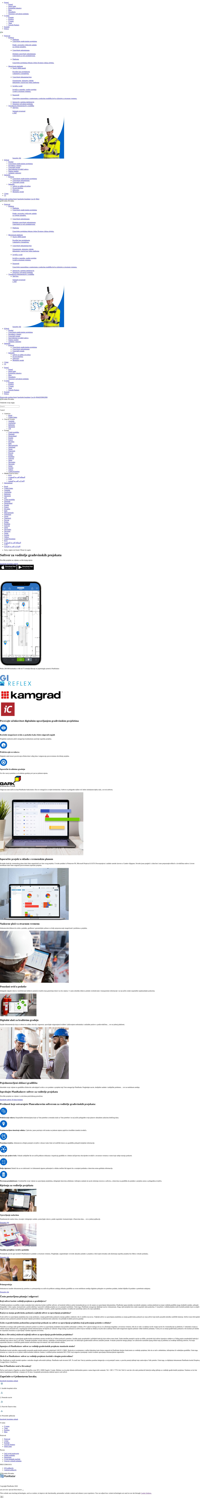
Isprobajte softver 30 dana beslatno (11, 1100)
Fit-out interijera (17, 188)
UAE (10, 479)
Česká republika (13, 432)
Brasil (10, 415)
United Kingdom (13, 471)
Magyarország (13, 445)
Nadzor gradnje (13, 171)
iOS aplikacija (8, 1468)
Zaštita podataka (9, 1455)
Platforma (15, 39)
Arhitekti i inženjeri (14, 173)
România (11, 456)
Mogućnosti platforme (15, 66)
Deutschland (12, 436)
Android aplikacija (10, 1470)
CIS (9, 428)
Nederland (11, 447)
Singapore (11, 427)
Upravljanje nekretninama (24, 53)
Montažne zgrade (18, 192)
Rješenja (11, 38)
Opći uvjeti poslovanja (11, 1453)
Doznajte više (4, 1222)
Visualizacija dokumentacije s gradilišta (21, 106)
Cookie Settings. (146, 1493)
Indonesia (11, 425)
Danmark (11, 434)
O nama (6, 16)
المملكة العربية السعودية (16, 477)
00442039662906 (42, 397)
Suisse (10, 466)
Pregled (10, 162)
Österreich (11, 451)
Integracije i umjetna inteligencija (23, 102)
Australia (11, 421)
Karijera (11, 19)
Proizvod (7, 36)
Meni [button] (37, 199)
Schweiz (11, 458)
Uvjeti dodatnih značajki (12, 1459)
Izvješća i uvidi (24, 88)
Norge (10, 449)
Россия (10, 453)
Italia (10, 443)
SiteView (18, 133)
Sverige (10, 468)
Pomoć (6, 2)
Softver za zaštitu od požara (21, 186)
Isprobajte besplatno (24, 199)
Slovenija (11, 464)
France (10, 440)
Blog (10, 10)
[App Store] (8, 569)
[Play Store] (25, 569)
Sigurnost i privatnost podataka (18, 14)
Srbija (10, 460)
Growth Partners (13, 25)
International (8, 483)
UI (5, 195)
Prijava (6, 29)
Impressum (7, 1457)
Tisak (10, 23)
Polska (10, 455)
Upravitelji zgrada (14, 167)
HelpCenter (12, 6)
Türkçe (10, 470)
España (10, 438)
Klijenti (6, 160)
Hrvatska (11, 442)
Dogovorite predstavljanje (8, 199)
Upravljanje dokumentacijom (25, 79)
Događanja (12, 12)
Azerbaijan (12, 423)
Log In (33, 199)
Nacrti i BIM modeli (21, 70)
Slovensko (11, 462)
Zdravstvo (15, 190)
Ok (2, 1497)
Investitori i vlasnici (14, 165)
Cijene (6, 193)
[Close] (23, 1490)
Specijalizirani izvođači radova (18, 169)
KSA (10, 475)
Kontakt (11, 17)
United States (12, 417)
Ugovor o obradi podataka (12, 1461)
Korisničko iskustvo (14, 8)
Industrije (7, 175)
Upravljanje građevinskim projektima (24, 44)
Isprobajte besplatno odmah (9, 564)
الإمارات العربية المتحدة (16, 481)
